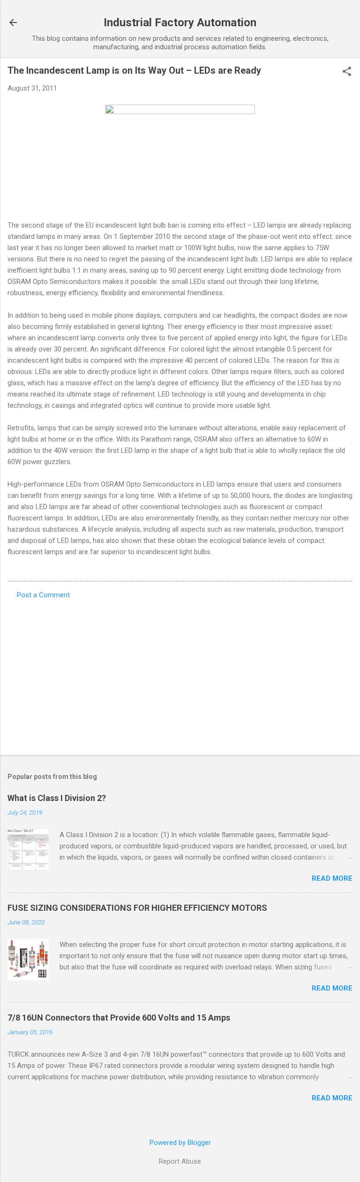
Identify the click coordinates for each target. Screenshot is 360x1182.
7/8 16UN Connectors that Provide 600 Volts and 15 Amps (119, 1017)
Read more (332, 878)
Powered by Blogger (180, 1142)
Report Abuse (180, 1161)
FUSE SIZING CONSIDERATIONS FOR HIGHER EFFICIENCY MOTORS (137, 908)
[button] (346, 72)
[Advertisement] (180, 674)
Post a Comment (43, 595)
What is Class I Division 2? (57, 798)
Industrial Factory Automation (180, 22)
